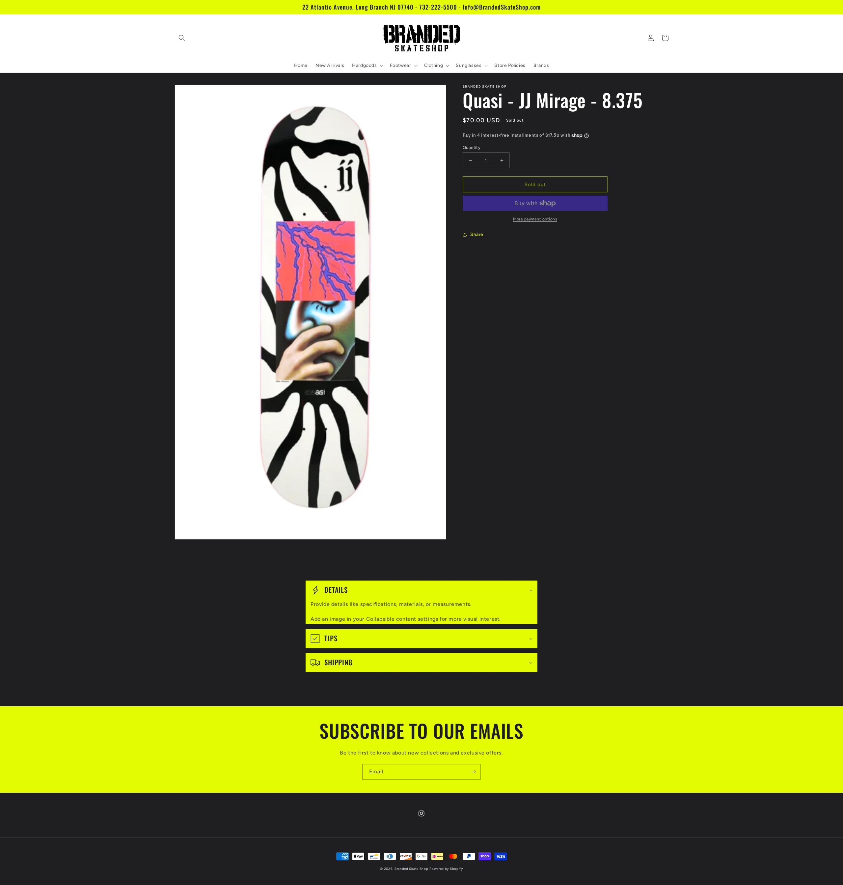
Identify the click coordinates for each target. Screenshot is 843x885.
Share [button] (476, 234)
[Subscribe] (473, 772)
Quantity (471, 147)
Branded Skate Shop (411, 869)
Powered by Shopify (446, 869)
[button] (182, 38)
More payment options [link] (535, 219)
